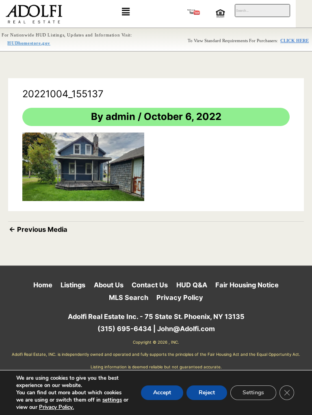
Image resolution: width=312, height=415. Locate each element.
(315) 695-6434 (125, 329)
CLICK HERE (294, 40)
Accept (162, 392)
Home (42, 285)
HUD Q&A (191, 285)
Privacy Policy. (56, 407)
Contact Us (150, 285)
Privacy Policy (179, 297)
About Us (109, 285)
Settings (253, 392)
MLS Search (128, 297)
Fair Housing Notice (247, 285)
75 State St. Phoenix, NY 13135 (195, 316)
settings (112, 400)
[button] (125, 11)
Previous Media (38, 229)
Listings (73, 285)
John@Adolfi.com (186, 329)
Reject (207, 392)
